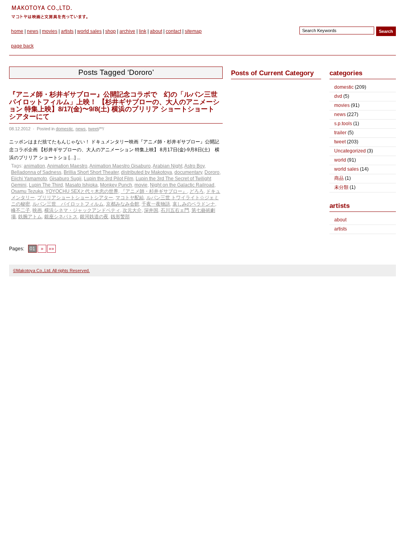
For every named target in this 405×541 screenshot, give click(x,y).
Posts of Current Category (272, 73)
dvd (338, 96)
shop (110, 31)
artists (67, 31)
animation (34, 166)
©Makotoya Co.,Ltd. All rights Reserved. (51, 270)
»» (51, 248)
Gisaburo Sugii (65, 178)
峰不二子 (20, 210)
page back (22, 46)
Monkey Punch (116, 185)
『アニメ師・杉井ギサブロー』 (154, 191)
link (142, 31)
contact (173, 31)
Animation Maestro (67, 166)
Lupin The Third (46, 185)
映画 (37, 210)
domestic (64, 128)
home (17, 31)
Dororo (212, 172)
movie (141, 185)
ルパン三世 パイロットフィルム (68, 204)
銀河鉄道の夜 (94, 216)
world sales (89, 31)
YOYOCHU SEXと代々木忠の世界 (81, 191)
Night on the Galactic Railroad (182, 185)
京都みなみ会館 (122, 204)
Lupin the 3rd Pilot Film (108, 178)
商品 (339, 178)
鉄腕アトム (30, 216)
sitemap (193, 31)
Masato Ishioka (81, 185)
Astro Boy (194, 166)
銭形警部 (120, 216)
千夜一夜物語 (156, 204)
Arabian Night (167, 166)
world (340, 160)
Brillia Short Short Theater (91, 172)
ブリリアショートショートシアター (75, 197)
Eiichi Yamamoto (29, 178)
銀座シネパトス (61, 216)
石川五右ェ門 (175, 210)
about (156, 31)
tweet (93, 128)
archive (127, 31)
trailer (340, 132)
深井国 (151, 210)
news (32, 31)
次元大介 (132, 210)
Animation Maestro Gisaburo (120, 166)
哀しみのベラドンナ (193, 204)
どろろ (196, 191)
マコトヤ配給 (129, 197)
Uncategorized (350, 151)
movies (49, 31)
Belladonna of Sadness (36, 172)
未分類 (341, 187)
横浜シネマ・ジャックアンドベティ (82, 210)
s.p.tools (343, 123)
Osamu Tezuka (27, 191)
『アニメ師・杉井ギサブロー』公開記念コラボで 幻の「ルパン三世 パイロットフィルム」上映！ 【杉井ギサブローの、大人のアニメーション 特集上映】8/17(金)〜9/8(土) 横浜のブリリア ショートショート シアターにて (114, 105)
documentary (188, 172)
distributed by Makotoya (146, 172)
